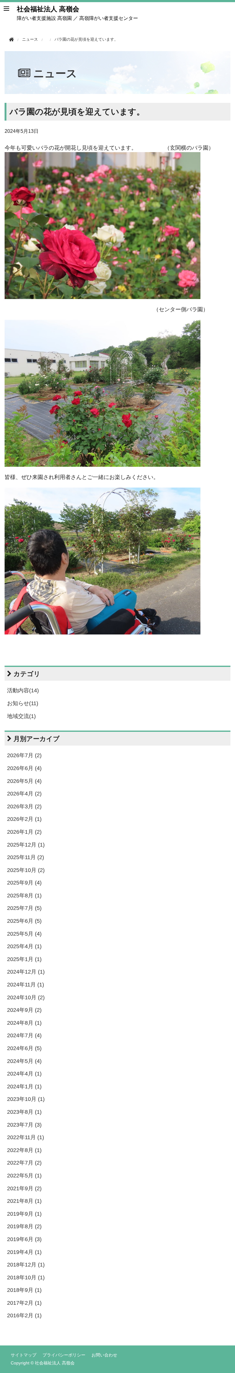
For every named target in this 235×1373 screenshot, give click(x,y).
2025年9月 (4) (24, 883)
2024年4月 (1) (24, 1074)
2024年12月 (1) (26, 972)
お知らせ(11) (22, 703)
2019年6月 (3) (24, 1239)
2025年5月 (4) (24, 934)
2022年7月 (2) (24, 1163)
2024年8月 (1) (24, 1023)
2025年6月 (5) (24, 921)
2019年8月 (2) (24, 1226)
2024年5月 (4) (24, 1061)
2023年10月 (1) (26, 1099)
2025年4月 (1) (24, 946)
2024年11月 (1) (25, 985)
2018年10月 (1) (26, 1277)
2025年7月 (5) (24, 908)
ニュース (55, 73)
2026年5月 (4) (24, 781)
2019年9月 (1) (24, 1214)
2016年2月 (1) (24, 1315)
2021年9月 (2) (24, 1188)
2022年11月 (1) (25, 1137)
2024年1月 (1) (24, 1086)
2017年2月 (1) (24, 1303)
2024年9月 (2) (24, 1010)
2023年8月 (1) (24, 1112)
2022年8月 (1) (24, 1150)
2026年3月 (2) (24, 806)
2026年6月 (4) (24, 768)
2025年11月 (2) (25, 857)
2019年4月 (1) (24, 1252)
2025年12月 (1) (26, 845)
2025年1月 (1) (24, 959)
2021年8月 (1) (24, 1201)
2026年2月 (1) (24, 819)
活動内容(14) (23, 690)
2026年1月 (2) (24, 832)
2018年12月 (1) (26, 1265)
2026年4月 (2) (24, 794)
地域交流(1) (21, 716)
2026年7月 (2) (24, 755)
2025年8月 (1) (24, 895)
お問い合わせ (104, 1354)
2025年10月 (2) (26, 870)
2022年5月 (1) (24, 1176)
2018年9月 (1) (24, 1290)
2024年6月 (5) (24, 1048)
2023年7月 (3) (24, 1125)
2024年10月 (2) (26, 997)
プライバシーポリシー (64, 1354)
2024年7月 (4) (24, 1035)
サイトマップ (23, 1354)
